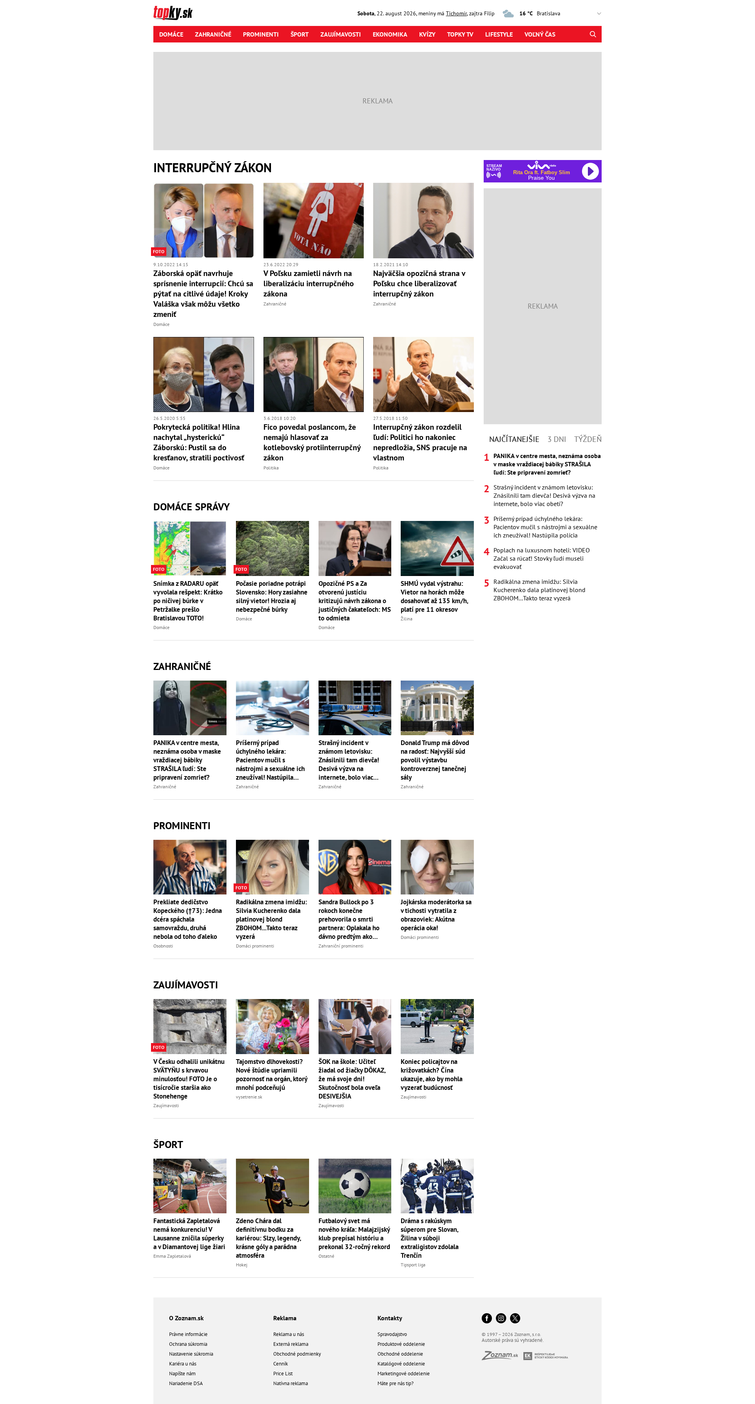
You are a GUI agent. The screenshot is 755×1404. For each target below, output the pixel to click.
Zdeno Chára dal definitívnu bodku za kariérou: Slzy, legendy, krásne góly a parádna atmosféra (268, 1238)
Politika (271, 468)
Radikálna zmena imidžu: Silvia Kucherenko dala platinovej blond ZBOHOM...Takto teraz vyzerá (271, 919)
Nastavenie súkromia (191, 1354)
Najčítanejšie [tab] (514, 439)
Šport (300, 34)
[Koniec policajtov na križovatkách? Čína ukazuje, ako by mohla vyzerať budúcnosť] (437, 1026)
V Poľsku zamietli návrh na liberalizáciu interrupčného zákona (308, 283)
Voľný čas (540, 34)
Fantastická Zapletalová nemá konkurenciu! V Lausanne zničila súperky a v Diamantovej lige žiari (189, 1233)
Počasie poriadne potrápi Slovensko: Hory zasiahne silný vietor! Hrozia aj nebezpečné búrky (272, 596)
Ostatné (326, 1256)
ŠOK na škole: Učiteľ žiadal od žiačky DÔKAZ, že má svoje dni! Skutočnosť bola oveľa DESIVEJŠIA (352, 1078)
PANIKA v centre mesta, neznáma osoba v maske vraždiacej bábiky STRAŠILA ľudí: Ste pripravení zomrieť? (187, 760)
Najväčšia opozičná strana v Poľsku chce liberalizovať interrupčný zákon (419, 283)
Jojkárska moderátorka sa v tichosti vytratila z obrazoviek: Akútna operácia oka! (436, 915)
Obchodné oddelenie (400, 1354)
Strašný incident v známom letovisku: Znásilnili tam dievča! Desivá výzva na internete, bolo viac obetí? (349, 760)
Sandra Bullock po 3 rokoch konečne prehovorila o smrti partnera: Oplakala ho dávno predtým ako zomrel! (349, 919)
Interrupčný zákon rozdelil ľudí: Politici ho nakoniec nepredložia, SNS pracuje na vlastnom (420, 442)
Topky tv (460, 34)
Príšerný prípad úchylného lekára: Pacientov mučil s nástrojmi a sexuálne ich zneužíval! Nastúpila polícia (270, 760)
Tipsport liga (413, 1265)
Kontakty (390, 1318)
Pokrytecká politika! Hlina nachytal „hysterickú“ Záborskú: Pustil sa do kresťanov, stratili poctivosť (198, 442)
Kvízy (427, 34)
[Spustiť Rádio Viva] (541, 165)
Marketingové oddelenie (404, 1373)
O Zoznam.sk (186, 1318)
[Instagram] (501, 1318)
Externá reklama (290, 1344)
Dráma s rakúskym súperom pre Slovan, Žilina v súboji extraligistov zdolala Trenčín (430, 1238)
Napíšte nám (182, 1373)
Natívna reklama (290, 1383)
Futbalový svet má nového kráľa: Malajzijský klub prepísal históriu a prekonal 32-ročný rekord (354, 1233)
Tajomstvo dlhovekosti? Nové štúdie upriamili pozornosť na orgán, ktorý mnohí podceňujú (271, 1074)
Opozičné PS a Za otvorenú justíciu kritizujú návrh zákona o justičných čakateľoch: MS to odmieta (355, 600)
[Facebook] (487, 1318)
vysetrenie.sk (249, 1097)
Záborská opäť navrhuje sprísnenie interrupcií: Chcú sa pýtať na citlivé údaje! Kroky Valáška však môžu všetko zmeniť (203, 293)
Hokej (241, 1265)
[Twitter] (515, 1318)
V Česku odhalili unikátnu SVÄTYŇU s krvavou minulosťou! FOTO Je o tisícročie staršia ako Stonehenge (189, 1078)
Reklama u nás (288, 1334)
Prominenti (261, 34)
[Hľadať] (593, 34)
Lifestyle (499, 34)
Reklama (284, 1318)
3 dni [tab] (556, 439)
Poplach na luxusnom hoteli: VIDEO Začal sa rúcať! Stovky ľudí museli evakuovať (542, 558)
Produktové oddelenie (401, 1344)
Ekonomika (390, 34)
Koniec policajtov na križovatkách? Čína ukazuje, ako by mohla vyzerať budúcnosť (431, 1074)
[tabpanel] (543, 527)
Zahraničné (213, 34)
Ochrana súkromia (188, 1344)
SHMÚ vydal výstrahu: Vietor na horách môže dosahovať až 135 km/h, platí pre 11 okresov (434, 596)
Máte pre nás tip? (396, 1383)
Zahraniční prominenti (341, 946)
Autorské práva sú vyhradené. (513, 1340)
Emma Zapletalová (172, 1256)
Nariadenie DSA (186, 1383)
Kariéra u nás (182, 1363)
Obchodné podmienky (297, 1354)
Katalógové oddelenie (401, 1363)
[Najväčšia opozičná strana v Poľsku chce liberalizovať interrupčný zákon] (423, 220)
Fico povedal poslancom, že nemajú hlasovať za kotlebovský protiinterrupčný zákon (312, 442)
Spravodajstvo (392, 1334)
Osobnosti (163, 946)
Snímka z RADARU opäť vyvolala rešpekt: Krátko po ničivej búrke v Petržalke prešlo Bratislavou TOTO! (188, 600)
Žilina (406, 619)
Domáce (171, 34)
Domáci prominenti (255, 946)
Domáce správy (191, 506)
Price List (283, 1373)
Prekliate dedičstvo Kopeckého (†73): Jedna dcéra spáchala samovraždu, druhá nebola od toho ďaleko (187, 919)
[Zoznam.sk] (502, 1357)
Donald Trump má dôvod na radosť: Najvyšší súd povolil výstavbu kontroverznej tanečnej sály (435, 760)
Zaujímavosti (340, 34)
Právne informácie (188, 1334)
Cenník (280, 1363)
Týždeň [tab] (588, 439)
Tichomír (456, 13)
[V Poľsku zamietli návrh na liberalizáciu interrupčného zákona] (313, 220)
